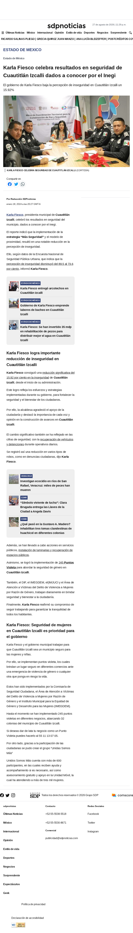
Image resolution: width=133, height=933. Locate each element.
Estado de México (13, 58)
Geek (6, 893)
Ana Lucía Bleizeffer (91, 39)
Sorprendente (118, 32)
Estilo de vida (74, 32)
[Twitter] (16, 184)
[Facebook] (9, 184)
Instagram (93, 831)
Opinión (59, 32)
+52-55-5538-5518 (55, 814)
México (31, 32)
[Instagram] (13, 795)
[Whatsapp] (22, 184)
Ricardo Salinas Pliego (18, 39)
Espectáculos (11, 884)
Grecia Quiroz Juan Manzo (55, 39)
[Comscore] (122, 795)
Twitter (91, 822)
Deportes (89, 32)
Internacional (44, 32)
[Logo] (66, 26)
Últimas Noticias (15, 32)
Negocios (102, 32)
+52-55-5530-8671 (55, 822)
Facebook (93, 814)
